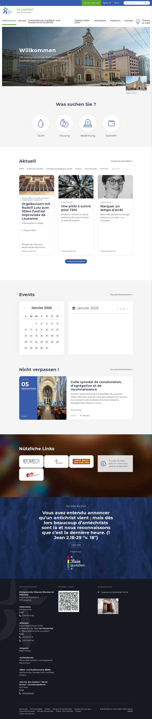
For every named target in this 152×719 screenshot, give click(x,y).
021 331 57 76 (27, 637)
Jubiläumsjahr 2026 (82, 21)
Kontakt (128, 21)
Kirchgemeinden (24, 12)
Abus (116, 3)
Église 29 (107, 3)
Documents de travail (27, 711)
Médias (47, 709)
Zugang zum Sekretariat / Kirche (114, 592)
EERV (21, 169)
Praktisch (115, 21)
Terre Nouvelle (91, 169)
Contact (78, 711)
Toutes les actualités (122, 161)
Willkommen (9, 21)
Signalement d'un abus (82, 709)
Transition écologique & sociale (59, 169)
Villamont (25, 9)
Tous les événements (121, 294)
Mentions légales (36, 709)
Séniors (78, 169)
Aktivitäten (100, 21)
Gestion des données (26, 714)
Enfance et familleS (35, 169)
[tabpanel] (76, 56)
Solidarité (116, 169)
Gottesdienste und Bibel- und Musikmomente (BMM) (44, 21)
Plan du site (23, 709)
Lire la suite (76, 545)
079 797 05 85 (28, 616)
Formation (104, 169)
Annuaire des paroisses (45, 711)
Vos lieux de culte (91, 3)
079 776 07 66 (28, 641)
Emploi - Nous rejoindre (64, 711)
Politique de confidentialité (62, 709)
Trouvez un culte (146, 21)
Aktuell (22, 21)
